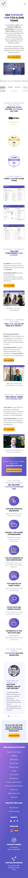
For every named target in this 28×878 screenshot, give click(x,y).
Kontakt (14, 771)
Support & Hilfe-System (14, 752)
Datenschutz (16, 793)
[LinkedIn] (11, 821)
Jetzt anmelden (14, 735)
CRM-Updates (14, 759)
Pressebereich (14, 778)
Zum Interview (9, 360)
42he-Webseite (14, 808)
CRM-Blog (14, 756)
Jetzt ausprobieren (14, 57)
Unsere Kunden (14, 775)
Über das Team (14, 763)
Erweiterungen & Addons (14, 782)
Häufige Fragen (14, 767)
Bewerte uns (14, 790)
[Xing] (14, 821)
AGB (9, 793)
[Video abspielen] (14, 69)
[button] (24, 3)
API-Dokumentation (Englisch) (14, 786)
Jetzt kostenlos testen (14, 470)
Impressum (14, 797)
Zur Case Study (9, 285)
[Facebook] (17, 821)
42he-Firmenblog (14, 811)
